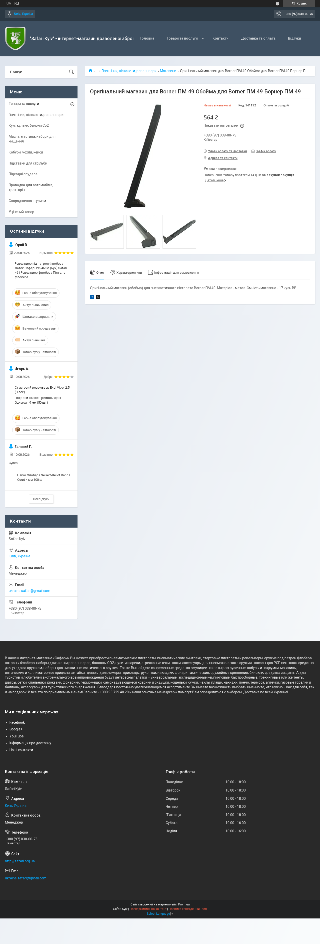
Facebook (17, 722)
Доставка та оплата (258, 38)
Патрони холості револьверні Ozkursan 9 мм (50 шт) (38, 400)
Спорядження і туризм (27, 201)
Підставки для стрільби (28, 163)
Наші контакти (21, 750)
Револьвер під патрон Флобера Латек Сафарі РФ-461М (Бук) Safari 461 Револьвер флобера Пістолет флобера (41, 270)
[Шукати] (72, 72)
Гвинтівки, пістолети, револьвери (129, 71)
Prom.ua (184, 904)
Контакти (220, 38)
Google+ (16, 729)
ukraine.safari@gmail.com (29, 591)
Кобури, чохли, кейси (26, 152)
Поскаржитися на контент (148, 909)
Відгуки (294, 38)
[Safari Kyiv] (15, 38)
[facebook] (92, 298)
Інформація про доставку (30, 743)
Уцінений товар (21, 212)
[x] (98, 298)
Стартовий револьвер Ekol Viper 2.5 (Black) (42, 390)
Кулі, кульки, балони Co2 (29, 125)
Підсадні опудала (23, 174)
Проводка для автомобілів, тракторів (31, 187)
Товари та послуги (182, 38)
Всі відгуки (41, 499)
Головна (147, 38)
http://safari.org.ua (20, 861)
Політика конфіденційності (188, 909)
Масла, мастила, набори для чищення (32, 138)
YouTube (17, 736)
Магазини (168, 71)
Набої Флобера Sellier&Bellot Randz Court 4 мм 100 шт (43, 477)
